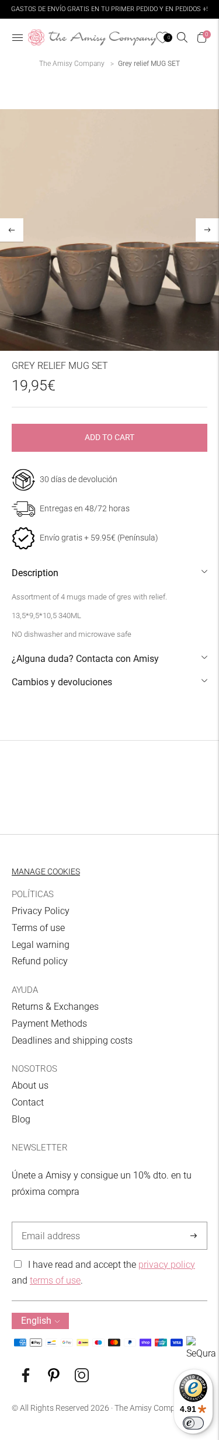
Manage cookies (46, 871)
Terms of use (38, 927)
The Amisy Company (72, 64)
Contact (28, 1102)
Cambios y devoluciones (62, 682)
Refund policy (40, 961)
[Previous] (11, 230)
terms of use (55, 1280)
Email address (48, 1222)
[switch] (193, 1423)
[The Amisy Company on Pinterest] (54, 1379)
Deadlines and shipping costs (72, 1040)
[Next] (207, 230)
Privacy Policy (40, 910)
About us (30, 1085)
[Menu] (17, 37)
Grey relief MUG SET (149, 64)
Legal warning (40, 944)
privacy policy (166, 1264)
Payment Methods (49, 1023)
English (36, 1320)
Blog (21, 1119)
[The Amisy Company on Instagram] (82, 1379)
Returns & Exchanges (55, 1006)
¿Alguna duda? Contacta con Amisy (85, 658)
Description (35, 572)
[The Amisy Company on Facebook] (26, 1379)
